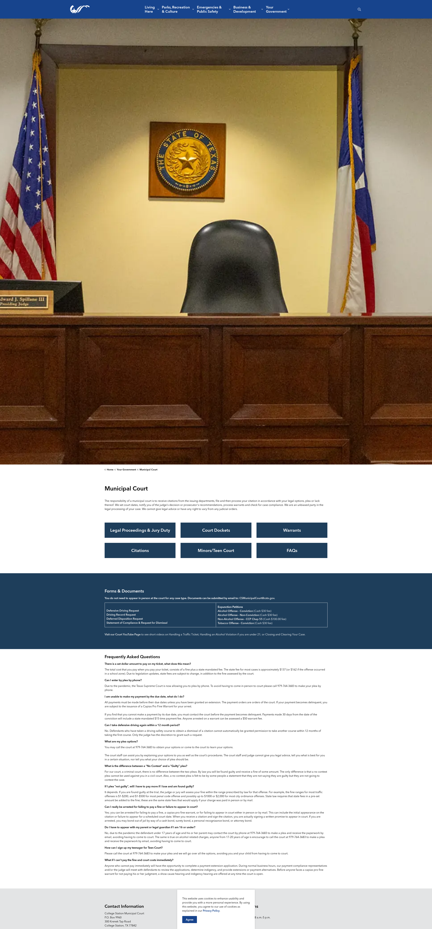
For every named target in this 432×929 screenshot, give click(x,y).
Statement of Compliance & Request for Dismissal (136, 622)
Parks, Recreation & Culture (176, 9)
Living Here (150, 9)
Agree (189, 919)
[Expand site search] (359, 9)
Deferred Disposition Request (124, 618)
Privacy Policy (211, 910)
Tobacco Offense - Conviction (236, 623)
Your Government (276, 9)
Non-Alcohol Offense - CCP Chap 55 (240, 619)
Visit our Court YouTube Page (123, 634)
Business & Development (244, 9)
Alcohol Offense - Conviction (235, 611)
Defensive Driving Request (122, 610)
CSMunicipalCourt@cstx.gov (256, 598)
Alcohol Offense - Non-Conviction (238, 615)
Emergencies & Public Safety (209, 9)
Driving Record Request (121, 614)
